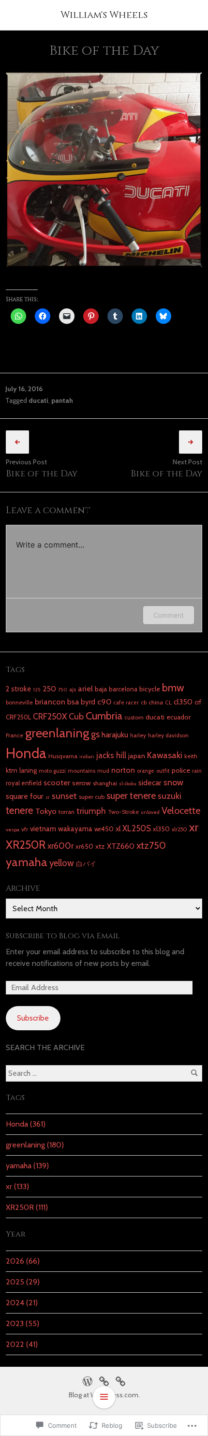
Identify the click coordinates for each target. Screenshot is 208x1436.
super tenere (131, 795)
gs (95, 734)
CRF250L (18, 717)
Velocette (181, 810)
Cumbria (104, 715)
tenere (19, 810)
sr (47, 797)
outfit (163, 770)
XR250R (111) (27, 1207)
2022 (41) (22, 1344)
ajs (72, 689)
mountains (81, 770)
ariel (85, 688)
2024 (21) (22, 1302)
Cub (76, 716)
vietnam (43, 828)
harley (138, 735)
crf (197, 702)
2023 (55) (22, 1323)
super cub (91, 796)
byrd (88, 702)
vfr (24, 829)
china (156, 702)
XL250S (136, 828)
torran (66, 811)
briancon (50, 701)
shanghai (105, 783)
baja (101, 689)
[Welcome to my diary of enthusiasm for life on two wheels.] (104, 1380)
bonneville (19, 702)
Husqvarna (62, 756)
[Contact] (120, 1380)
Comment (168, 615)
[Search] (194, 1073)
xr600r (60, 845)
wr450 (104, 829)
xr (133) (17, 1186)
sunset (64, 795)
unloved (150, 812)
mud (103, 770)
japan (136, 755)
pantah (62, 400)
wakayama (75, 828)
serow (81, 783)
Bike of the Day (41, 474)
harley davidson (168, 735)
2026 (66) (23, 1261)
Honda (26, 753)
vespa (12, 829)
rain (197, 770)
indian (86, 756)
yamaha (26, 862)
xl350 (161, 829)
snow (173, 782)
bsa (73, 701)
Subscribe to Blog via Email (63, 936)
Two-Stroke (123, 811)
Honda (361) (25, 1124)
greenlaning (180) (35, 1144)
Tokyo (46, 811)
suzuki (169, 795)
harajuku (115, 734)
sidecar (150, 782)
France (14, 735)
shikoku (127, 783)
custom (134, 717)
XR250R (25, 845)
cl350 (183, 701)
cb (144, 702)
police (181, 770)
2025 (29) (23, 1281)
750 (62, 690)
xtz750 (151, 845)
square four (25, 796)
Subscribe (33, 1018)
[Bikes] (87, 1380)
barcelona (123, 689)
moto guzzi (52, 770)
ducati (38, 400)
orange (145, 770)
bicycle (149, 689)
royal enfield (24, 783)
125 (37, 690)
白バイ (86, 863)
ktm (11, 770)
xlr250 (179, 829)
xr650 (84, 846)
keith (190, 756)
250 (49, 688)
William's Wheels (104, 14)
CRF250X (50, 716)
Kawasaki (164, 755)
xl (118, 828)
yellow (61, 863)
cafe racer (126, 702)
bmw (173, 687)
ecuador (178, 717)
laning (28, 770)
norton (123, 770)
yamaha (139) (27, 1165)
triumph (91, 811)
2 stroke (18, 689)
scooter (57, 782)
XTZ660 (120, 846)
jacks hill (111, 755)
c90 (104, 701)
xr (193, 827)
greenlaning (57, 732)
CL (168, 702)
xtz (100, 846)
